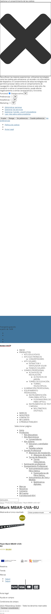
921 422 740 (5, 318)
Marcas (23, 413)
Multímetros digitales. (40, 409)
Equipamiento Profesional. (31, 391)
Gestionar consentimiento (10, 608)
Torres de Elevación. (39, 381)
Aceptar (3, 118)
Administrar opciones (13, 107)
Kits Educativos (32, 354)
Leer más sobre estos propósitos (17, 114)
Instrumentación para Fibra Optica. (37, 396)
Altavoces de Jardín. (40, 378)
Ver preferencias (22, 118)
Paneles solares (37, 368)
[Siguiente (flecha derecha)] (3, 613)
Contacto (24, 417)
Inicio (22, 350)
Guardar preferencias (37, 118)
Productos (25, 352)
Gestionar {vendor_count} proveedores (20, 111)
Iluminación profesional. (36, 388)
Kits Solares (30, 361)
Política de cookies (12, 124)
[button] (25, 39)
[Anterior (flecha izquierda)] (1, 613)
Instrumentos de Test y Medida (40, 405)
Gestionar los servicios (14, 109)
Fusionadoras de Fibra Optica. (42, 400)
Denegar (11, 118)
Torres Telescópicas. (40, 384)
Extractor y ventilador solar (37, 364)
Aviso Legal (9, 129)
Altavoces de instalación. (35, 373)
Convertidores (36, 359)
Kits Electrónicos (33, 357)
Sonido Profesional (34, 370)
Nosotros (24, 415)
